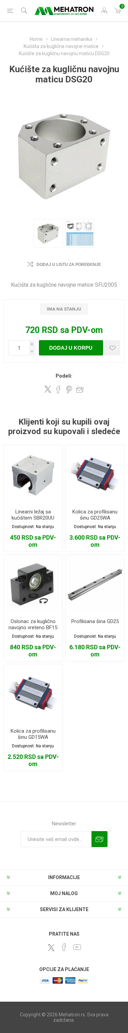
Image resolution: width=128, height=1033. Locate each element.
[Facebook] (64, 947)
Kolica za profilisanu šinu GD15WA (33, 734)
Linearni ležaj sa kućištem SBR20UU (33, 515)
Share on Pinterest (69, 389)
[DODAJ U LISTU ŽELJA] (112, 347)
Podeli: (64, 376)
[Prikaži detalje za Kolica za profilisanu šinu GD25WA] (95, 474)
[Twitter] (51, 947)
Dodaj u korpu (71, 348)
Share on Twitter (47, 389)
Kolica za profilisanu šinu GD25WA (94, 515)
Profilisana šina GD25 (95, 621)
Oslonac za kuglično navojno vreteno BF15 (33, 624)
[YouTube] (77, 947)
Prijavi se (99, 839)
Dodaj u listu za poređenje (69, 264)
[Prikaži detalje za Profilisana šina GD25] (95, 584)
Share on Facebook (58, 389)
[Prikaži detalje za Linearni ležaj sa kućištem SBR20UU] (33, 474)
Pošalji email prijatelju (80, 389)
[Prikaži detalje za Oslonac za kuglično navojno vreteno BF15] (33, 584)
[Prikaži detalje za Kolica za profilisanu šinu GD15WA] (33, 693)
